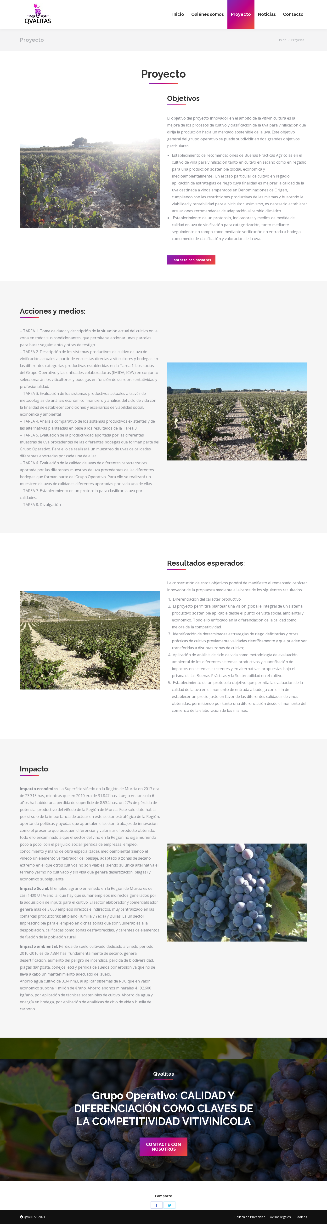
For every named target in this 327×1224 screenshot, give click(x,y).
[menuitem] (178, 14)
